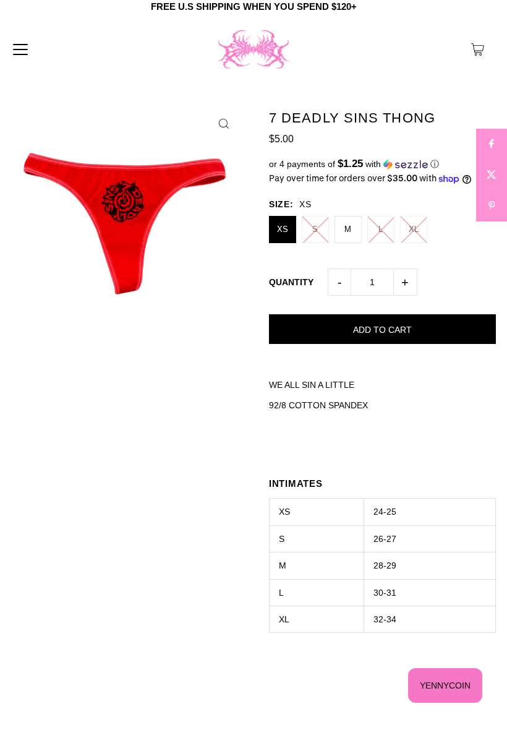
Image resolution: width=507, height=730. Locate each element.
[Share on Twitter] (491, 175)
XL (414, 229)
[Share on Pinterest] (491, 206)
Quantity (291, 282)
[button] (382, 164)
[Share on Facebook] (491, 144)
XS (282, 229)
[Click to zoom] (224, 124)
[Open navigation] (20, 49)
